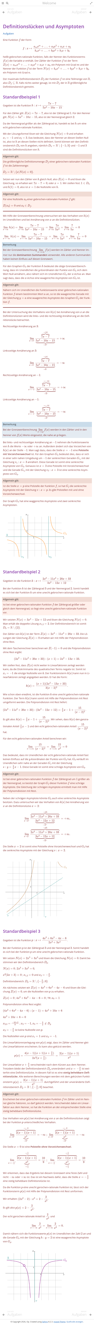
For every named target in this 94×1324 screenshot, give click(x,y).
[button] (3, 3)
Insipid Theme (59, 1321)
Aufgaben (8, 33)
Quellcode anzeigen (74, 1321)
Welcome (49, 3)
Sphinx (45, 1321)
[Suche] (7, 3)
